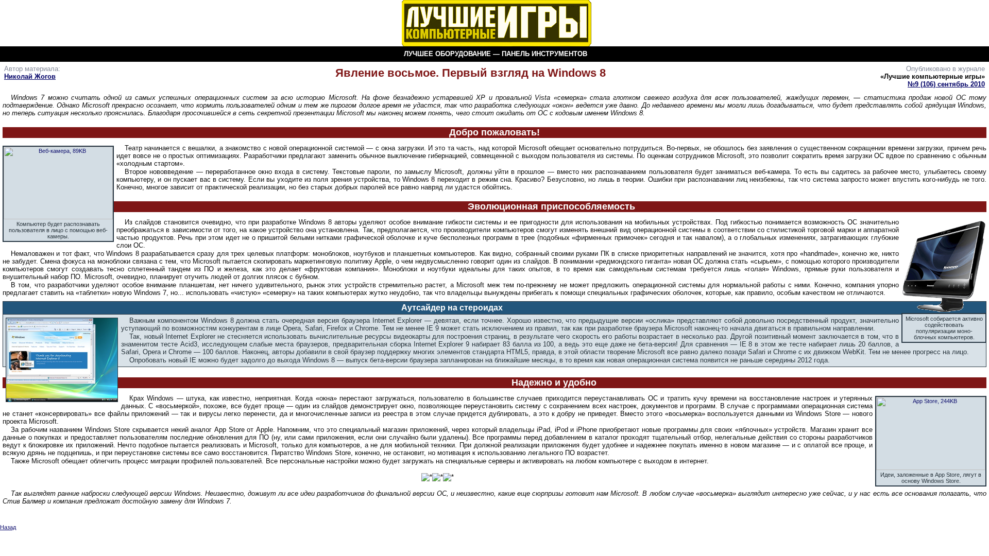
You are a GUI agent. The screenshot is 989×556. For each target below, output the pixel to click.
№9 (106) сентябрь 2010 (946, 84)
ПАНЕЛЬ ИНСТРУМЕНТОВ (544, 54)
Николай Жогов (30, 76)
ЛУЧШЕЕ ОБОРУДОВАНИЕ (447, 54)
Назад (8, 527)
